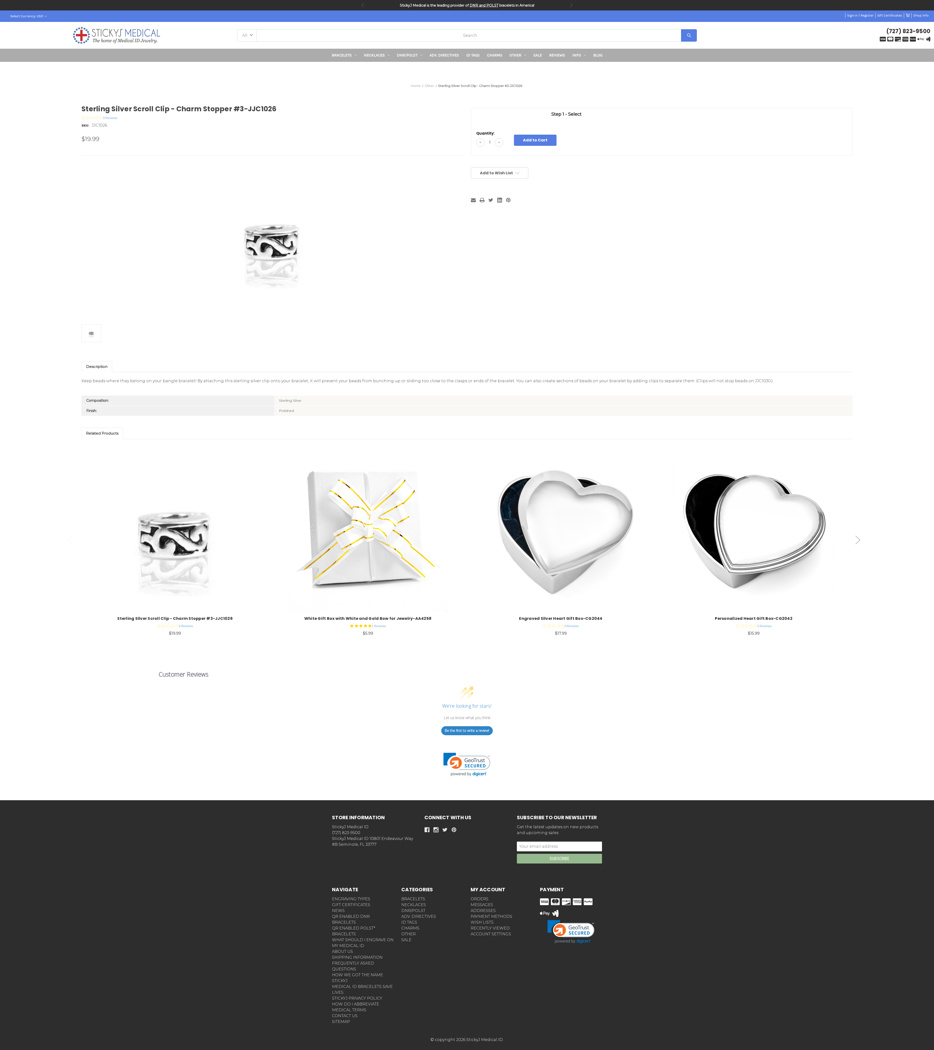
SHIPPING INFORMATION (357, 957)
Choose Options (564, 532)
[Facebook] (427, 829)
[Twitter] (490, 200)
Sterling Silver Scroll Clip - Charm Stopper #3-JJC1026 (175, 618)
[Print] (482, 200)
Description (97, 366)
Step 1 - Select (566, 114)
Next (571, 5)
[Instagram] (436, 829)
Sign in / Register (860, 15)
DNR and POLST (484, 5)
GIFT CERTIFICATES (351, 904)
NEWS (338, 910)
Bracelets (342, 55)
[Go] (689, 35)
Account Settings (491, 934)
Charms (494, 55)
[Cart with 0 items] (907, 15)
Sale (537, 55)
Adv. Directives (444, 55)
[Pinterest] (508, 200)
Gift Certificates (889, 15)
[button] (467, 71)
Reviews (557, 55)
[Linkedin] (499, 200)
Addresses (483, 910)
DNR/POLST (407, 55)
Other (515, 55)
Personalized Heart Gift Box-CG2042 (753, 618)
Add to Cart (178, 532)
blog (597, 55)
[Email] (473, 200)
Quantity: (485, 133)
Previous (362, 5)
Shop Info (921, 15)
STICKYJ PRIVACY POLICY (357, 998)
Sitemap (341, 1021)
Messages (482, 904)
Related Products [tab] (102, 433)
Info (576, 55)
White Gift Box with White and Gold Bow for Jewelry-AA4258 (367, 618)
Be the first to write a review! (467, 730)
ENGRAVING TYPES (351, 899)
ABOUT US (342, 951)
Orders (479, 899)
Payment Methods (491, 916)
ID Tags (473, 55)
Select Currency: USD (27, 16)
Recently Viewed (490, 928)
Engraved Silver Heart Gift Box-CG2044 (560, 618)
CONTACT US (345, 1015)
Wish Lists (482, 922)
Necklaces (374, 55)
